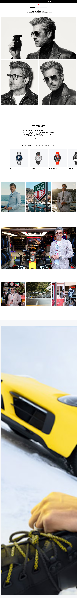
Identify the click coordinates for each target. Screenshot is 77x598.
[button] (75, 4)
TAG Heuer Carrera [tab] (28, 145)
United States (41, 1)
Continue (50, 1)
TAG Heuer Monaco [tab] (38, 145)
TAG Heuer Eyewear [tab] (49, 145)
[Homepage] (38, 4)
